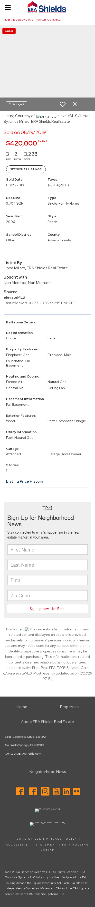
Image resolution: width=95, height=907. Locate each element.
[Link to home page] (47, 7)
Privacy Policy (61, 838)
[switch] (63, 104)
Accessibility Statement (31, 844)
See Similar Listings (26, 169)
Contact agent (16, 104)
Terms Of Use (28, 838)
